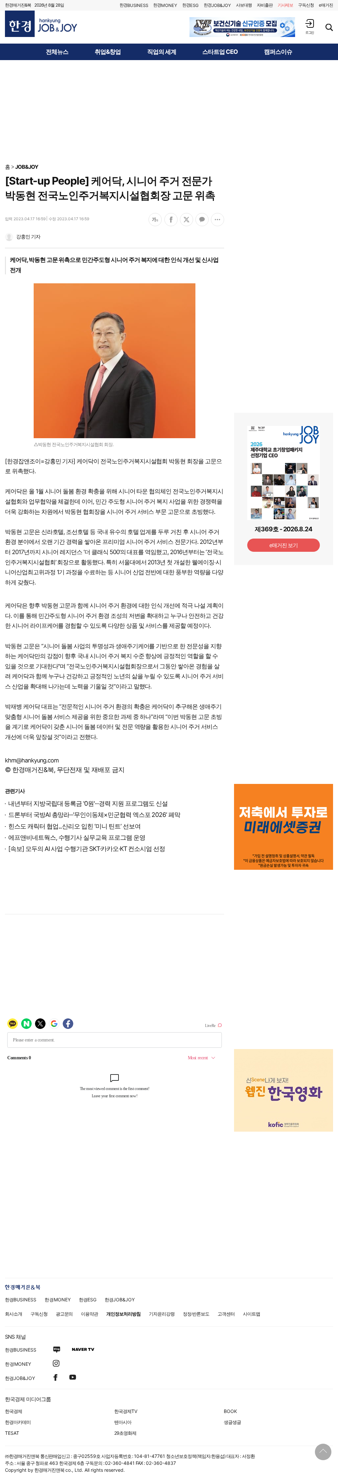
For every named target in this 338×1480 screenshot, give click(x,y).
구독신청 (306, 5)
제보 (285, 5)
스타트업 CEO (220, 52)
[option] (242, 27)
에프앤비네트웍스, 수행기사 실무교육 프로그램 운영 (76, 837)
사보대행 (244, 5)
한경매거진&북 (18, 5)
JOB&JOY (26, 166)
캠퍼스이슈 (278, 52)
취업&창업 (108, 52)
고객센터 (226, 1314)
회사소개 (13, 1314)
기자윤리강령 (162, 1314)
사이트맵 (251, 1314)
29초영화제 (125, 1433)
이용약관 (89, 1314)
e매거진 (326, 5)
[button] (310, 26)
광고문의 (64, 1314)
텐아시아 (122, 1422)
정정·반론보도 (196, 1314)
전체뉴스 (57, 52)
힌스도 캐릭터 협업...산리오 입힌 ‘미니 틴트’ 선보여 (74, 826)
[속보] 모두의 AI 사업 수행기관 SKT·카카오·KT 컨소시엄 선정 (86, 849)
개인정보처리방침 (123, 1314)
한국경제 (13, 1411)
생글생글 (232, 1422)
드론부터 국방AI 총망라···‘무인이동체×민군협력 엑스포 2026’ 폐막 (94, 815)
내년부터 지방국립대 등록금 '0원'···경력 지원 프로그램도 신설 (88, 803)
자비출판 (265, 5)
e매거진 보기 (283, 545)
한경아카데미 (18, 1422)
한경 (133, 5)
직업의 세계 (161, 52)
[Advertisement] (169, 111)
